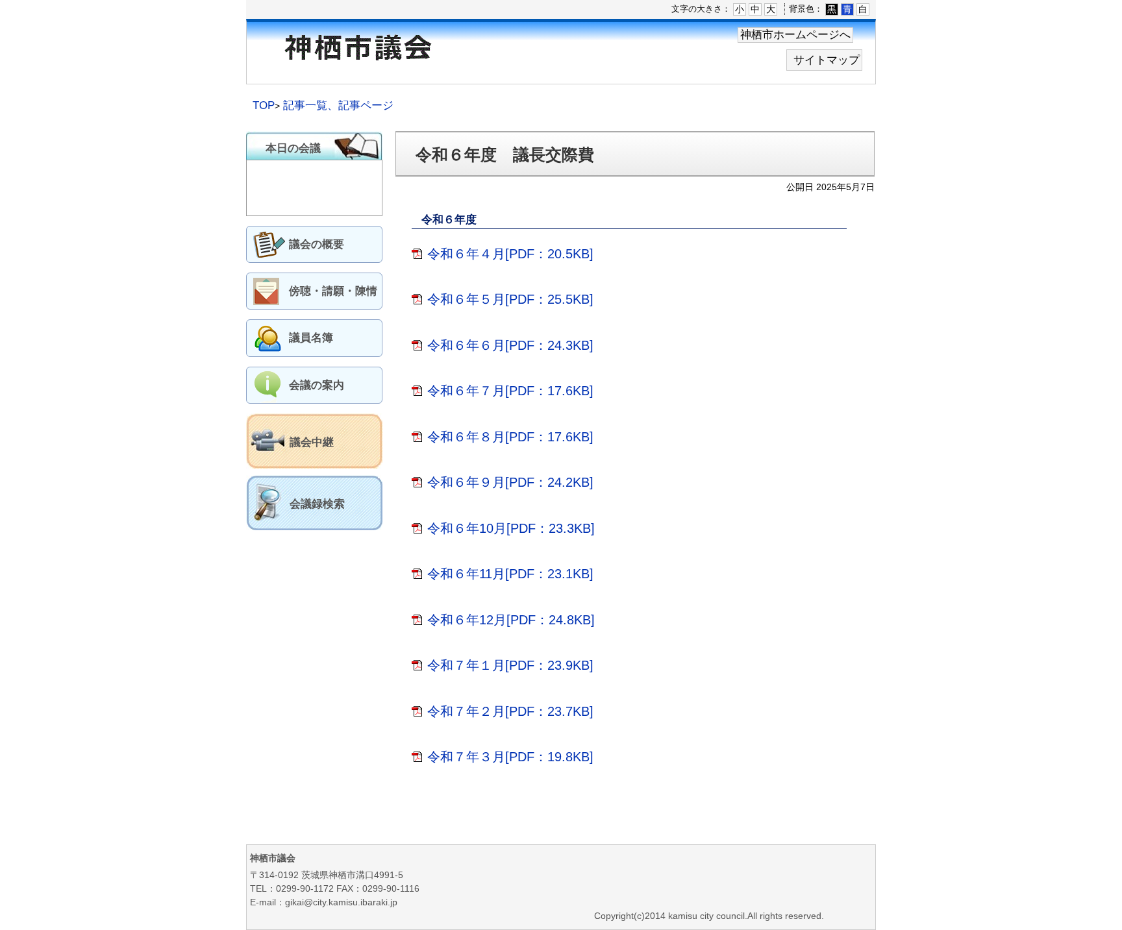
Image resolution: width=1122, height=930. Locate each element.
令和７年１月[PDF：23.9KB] (510, 665)
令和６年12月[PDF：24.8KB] (511, 620)
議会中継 (312, 442)
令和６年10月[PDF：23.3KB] (511, 528)
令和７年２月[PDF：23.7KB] (510, 711)
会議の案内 (316, 385)
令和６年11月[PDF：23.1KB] (510, 574)
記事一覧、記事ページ (338, 105)
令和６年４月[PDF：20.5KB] (510, 254)
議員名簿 (311, 338)
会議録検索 (317, 504)
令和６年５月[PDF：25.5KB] (510, 299)
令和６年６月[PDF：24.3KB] (510, 345)
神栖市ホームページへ (795, 35)
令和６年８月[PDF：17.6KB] (510, 437)
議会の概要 (316, 244)
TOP (264, 105)
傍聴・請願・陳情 (333, 291)
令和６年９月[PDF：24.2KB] (510, 482)
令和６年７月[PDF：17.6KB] (510, 391)
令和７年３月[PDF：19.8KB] (510, 757)
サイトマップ (826, 60)
